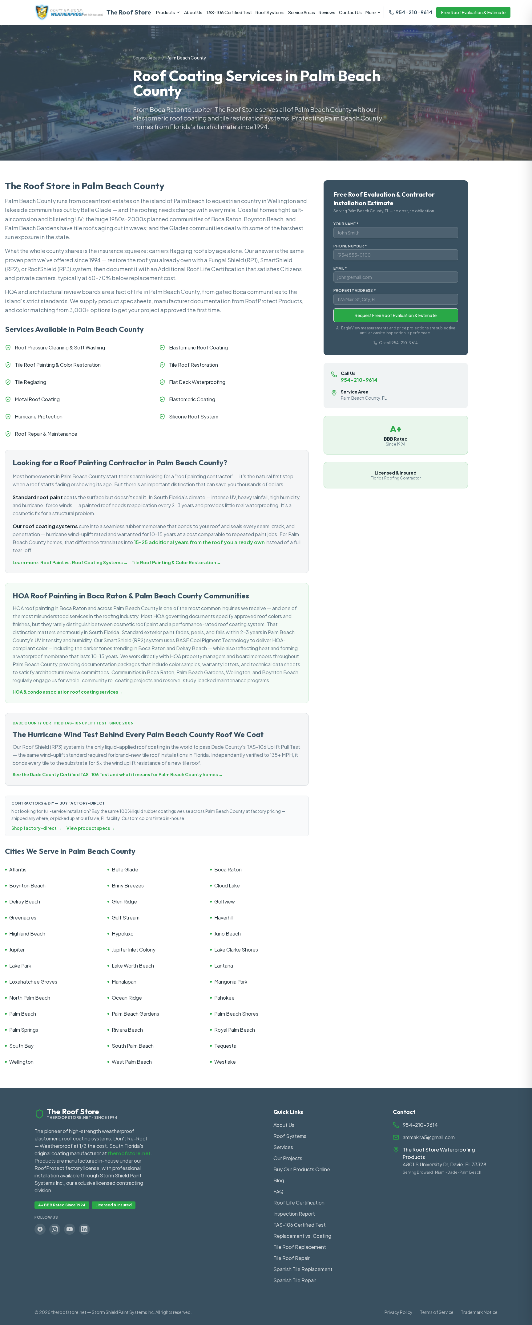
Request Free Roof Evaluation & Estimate (396, 315)
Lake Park (20, 965)
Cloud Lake (227, 885)
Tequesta (225, 1045)
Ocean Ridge (127, 997)
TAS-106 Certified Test (229, 12)
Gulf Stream (125, 917)
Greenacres (22, 917)
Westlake (225, 1061)
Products (165, 12)
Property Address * (354, 290)
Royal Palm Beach (234, 1029)
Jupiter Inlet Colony (133, 949)
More (370, 12)
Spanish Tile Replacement (302, 1269)
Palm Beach (22, 1013)
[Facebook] (40, 1229)
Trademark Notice (479, 1312)
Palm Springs (23, 1029)
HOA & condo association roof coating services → (68, 692)
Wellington (21, 1061)
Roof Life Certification (298, 1202)
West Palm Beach (132, 1061)
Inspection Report (294, 1213)
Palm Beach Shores (236, 1013)
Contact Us (350, 12)
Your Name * (346, 224)
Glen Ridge (124, 901)
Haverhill (223, 917)
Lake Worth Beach (133, 965)
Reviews (327, 12)
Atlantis (17, 869)
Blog (278, 1180)
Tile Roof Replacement (299, 1247)
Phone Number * (350, 246)
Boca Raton (228, 869)
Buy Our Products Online (301, 1169)
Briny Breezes (128, 885)
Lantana (223, 965)
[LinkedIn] (84, 1229)
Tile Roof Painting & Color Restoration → (176, 562)
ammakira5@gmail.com (429, 1137)
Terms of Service (436, 1312)
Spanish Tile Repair (294, 1280)
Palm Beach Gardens (135, 1013)
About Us (193, 12)
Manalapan (124, 981)
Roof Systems (270, 12)
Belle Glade (125, 869)
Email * (340, 268)
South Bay (21, 1045)
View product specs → (90, 828)
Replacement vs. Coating (302, 1236)
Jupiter (17, 949)
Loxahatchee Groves (33, 981)
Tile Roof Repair (291, 1258)
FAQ (278, 1191)
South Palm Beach (133, 1045)
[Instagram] (54, 1229)
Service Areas (301, 12)
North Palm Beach (29, 997)
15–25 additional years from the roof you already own (199, 542)
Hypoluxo (123, 933)
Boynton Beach (27, 885)
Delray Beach (24, 901)
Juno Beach (227, 933)
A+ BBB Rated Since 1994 (62, 1205)
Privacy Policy (399, 1312)
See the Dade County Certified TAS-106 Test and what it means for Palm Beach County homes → (118, 774)
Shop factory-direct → (36, 828)
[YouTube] (69, 1229)
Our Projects (287, 1158)
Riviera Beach (127, 1029)
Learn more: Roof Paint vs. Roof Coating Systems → (70, 562)
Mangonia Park (230, 981)
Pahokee (224, 997)
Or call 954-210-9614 (398, 342)
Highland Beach (27, 933)
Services (283, 1147)
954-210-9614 (414, 12)
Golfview (224, 901)
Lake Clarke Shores (236, 949)
